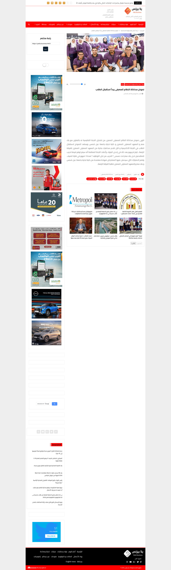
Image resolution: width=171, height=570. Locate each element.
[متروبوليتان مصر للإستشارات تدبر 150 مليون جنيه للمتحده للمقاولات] (80, 201)
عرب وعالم (60, 24)
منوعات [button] (69, 24)
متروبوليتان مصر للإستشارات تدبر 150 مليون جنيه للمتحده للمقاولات (81, 213)
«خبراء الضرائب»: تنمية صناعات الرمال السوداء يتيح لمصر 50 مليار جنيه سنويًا (81, 237)
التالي (133, 243)
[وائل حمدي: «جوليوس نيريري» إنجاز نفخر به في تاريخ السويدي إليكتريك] (105, 226)
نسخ (45, 49)
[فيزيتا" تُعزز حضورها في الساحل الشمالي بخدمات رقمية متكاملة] (130, 226)
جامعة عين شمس (119, 174)
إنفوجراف (52, 24)
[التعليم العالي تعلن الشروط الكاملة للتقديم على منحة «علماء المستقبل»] (130, 201)
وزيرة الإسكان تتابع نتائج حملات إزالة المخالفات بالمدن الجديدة (47, 503)
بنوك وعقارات (62, 551)
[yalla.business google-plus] (56, 3)
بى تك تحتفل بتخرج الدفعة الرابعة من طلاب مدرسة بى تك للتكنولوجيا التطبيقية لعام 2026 (106, 213)
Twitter (124, 179)
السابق (140, 243)
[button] (67, 3)
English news (71, 561)
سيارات (113, 24)
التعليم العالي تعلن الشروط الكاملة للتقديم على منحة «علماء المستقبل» (131, 213)
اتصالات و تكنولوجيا (80, 24)
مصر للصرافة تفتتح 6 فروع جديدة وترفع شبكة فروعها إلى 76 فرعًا (47, 452)
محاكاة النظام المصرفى (107, 174)
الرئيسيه (142, 30)
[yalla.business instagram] (48, 3)
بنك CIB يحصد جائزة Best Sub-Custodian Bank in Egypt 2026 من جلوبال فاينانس (48, 474)
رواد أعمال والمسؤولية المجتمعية (129, 30)
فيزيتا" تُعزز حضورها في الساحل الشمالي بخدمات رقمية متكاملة (130, 237)
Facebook (132, 179)
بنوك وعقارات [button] (123, 24)
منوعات (54, 556)
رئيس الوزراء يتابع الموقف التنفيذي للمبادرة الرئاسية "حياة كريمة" (47, 481)
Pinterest (101, 179)
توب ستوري (136, 174)
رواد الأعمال (77, 556)
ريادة (122, 84)
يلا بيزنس (129, 174)
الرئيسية (79, 551)
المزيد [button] (37, 24)
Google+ (117, 179)
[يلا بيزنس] (133, 10)
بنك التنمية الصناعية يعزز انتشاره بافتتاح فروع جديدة (48, 465)
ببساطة (44, 24)
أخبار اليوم (133, 24)
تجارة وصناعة (105, 24)
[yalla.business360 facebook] (55, 432)
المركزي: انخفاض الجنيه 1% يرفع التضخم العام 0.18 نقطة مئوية (48, 459)
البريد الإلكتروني (91, 179)
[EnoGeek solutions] (32, 567)
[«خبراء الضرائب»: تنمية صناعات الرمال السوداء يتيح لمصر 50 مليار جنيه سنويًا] (80, 226)
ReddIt (109, 179)
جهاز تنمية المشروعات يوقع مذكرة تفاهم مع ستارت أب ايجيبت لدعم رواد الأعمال (47, 488)
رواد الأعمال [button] (94, 24)
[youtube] (52, 3)
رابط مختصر (45, 38)
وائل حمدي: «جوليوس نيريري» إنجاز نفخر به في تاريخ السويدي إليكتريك (105, 237)
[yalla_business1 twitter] (60, 3)
